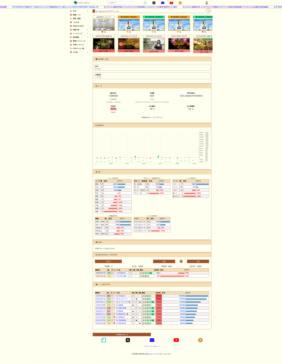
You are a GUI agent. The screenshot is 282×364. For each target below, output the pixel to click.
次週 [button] (198, 261)
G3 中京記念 (120, 296)
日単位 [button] (108, 261)
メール (154, 354)
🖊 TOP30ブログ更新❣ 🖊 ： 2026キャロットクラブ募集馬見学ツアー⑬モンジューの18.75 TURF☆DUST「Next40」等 (52, 7)
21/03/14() (101, 305)
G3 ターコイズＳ (122, 302)
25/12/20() (101, 302)
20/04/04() (101, 299)
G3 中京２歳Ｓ (121, 276)
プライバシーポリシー (152, 346)
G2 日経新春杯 (121, 320)
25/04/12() (101, 314)
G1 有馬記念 (120, 317)
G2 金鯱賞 (119, 305)
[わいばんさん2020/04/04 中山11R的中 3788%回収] (129, 44)
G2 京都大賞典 (121, 308)
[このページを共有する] (208, 11)
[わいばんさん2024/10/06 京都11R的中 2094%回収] (204, 44)
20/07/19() (101, 296)
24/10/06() (101, 308)
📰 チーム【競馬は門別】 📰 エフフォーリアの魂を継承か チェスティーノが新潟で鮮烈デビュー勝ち (137, 7)
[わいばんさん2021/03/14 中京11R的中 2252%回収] (179, 44)
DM (146, 354)
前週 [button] (164, 261)
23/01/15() (101, 320)
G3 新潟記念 (120, 273)
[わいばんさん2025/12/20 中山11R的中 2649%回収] (154, 44)
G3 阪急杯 (119, 311)
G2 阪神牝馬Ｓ (121, 314)
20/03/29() (101, 323)
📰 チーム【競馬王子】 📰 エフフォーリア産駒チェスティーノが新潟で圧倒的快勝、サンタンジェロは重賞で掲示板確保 (222, 7)
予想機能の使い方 (122, 334)
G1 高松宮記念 (121, 323)
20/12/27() (101, 317)
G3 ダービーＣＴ (122, 299)
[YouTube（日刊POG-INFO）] (171, 3)
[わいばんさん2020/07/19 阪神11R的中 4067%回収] (104, 44)
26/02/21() (101, 311)
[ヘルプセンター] (180, 3)
